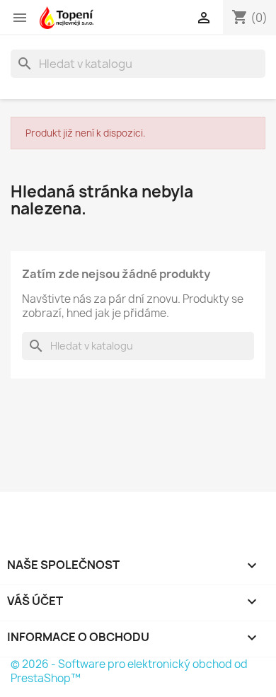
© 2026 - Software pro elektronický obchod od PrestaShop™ (129, 671)
